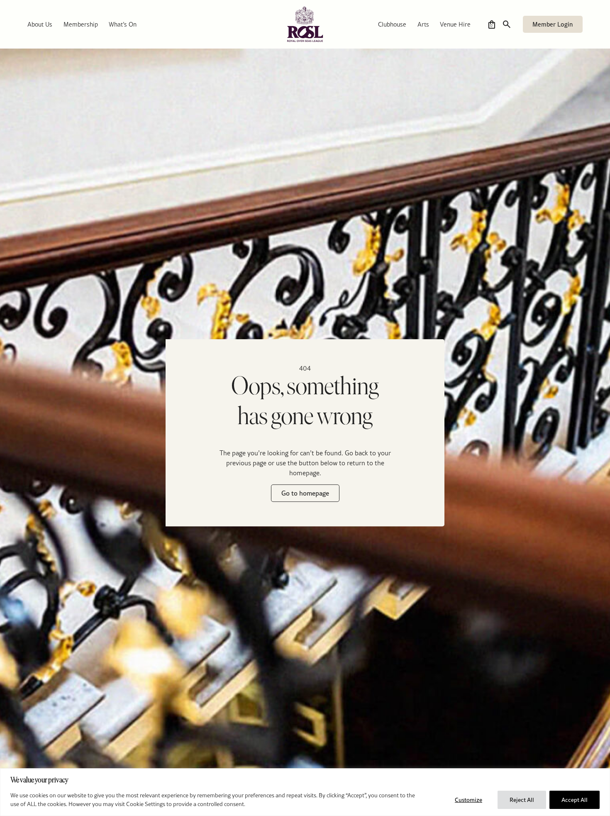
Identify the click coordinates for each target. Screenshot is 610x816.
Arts (423, 24)
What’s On (123, 24)
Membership (80, 24)
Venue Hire (455, 24)
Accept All (574, 800)
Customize (468, 800)
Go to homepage (305, 493)
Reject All (522, 800)
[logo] (305, 24)
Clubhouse (392, 24)
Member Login (552, 24)
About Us (39, 24)
